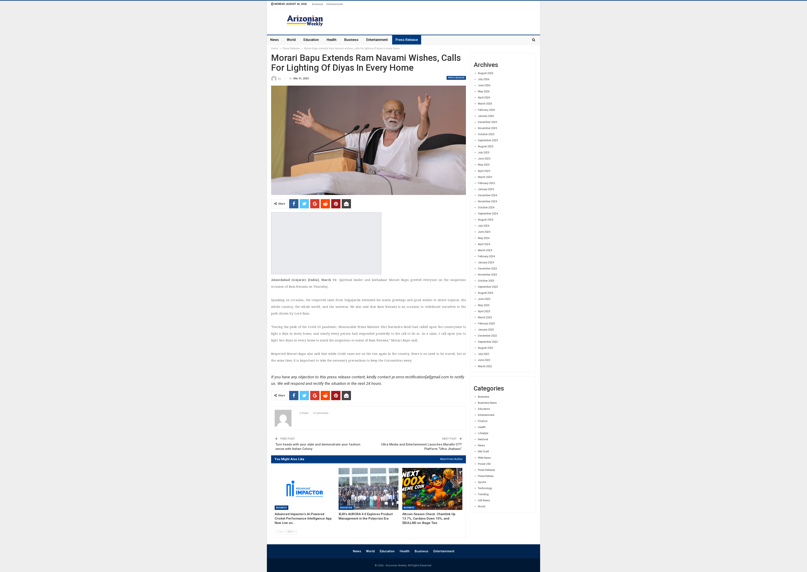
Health (331, 40)
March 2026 (485, 103)
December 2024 (487, 195)
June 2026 (484, 85)
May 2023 (483, 305)
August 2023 (485, 292)
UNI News (484, 500)
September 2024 (488, 213)
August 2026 (485, 73)
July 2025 (483, 152)
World (291, 40)
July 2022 (483, 353)
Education (311, 40)
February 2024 (486, 256)
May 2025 (483, 164)
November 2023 (487, 274)
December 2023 (487, 268)
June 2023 (484, 298)
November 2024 (487, 201)
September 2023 (488, 286)
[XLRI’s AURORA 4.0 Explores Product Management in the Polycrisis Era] (369, 489)
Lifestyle (483, 433)
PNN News (484, 457)
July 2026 (483, 79)
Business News (487, 402)
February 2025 (486, 183)
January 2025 (486, 189)
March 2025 (485, 177)
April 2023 (484, 311)
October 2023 (486, 280)
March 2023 (485, 317)
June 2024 (484, 231)
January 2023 (486, 329)
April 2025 (484, 170)
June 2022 (484, 360)
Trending (483, 494)
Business (317, 4)
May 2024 (483, 238)
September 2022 (488, 341)
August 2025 (485, 146)
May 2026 (483, 91)
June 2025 (484, 158)
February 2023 (486, 323)
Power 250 (484, 463)
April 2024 (484, 244)
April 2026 (484, 97)
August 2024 (485, 219)
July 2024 (483, 225)
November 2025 (487, 128)
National (483, 439)
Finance (482, 421)
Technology (485, 488)
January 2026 (486, 116)
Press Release (407, 40)
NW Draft (483, 451)
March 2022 (485, 366)
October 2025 (486, 134)
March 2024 (485, 250)
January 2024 (486, 262)
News (274, 40)
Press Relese (485, 476)
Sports (482, 482)
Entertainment (334, 4)
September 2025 (488, 140)
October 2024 (486, 207)
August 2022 (485, 347)
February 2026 (486, 109)
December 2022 (487, 335)
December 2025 (487, 122)
